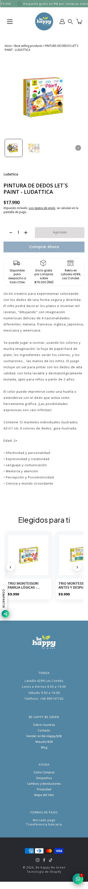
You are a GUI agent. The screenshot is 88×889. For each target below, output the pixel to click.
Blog (44, 747)
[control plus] (28, 232)
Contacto (44, 730)
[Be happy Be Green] (44, 21)
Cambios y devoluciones (44, 784)
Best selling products (28, 46)
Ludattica (11, 174)
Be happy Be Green (50, 867)
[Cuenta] (62, 21)
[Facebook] (44, 860)
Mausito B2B (44, 742)
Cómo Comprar (44, 772)
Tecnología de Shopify (44, 872)
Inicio (8, 46)
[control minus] (9, 232)
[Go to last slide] (10, 148)
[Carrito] (79, 21)
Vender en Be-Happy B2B (44, 736)
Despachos (44, 778)
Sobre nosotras (44, 725)
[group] (14, 148)
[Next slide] (78, 148)
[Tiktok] (51, 860)
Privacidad (44, 789)
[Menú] (10, 22)
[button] (70, 21)
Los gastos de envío (42, 208)
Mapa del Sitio (44, 795)
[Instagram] (37, 860)
